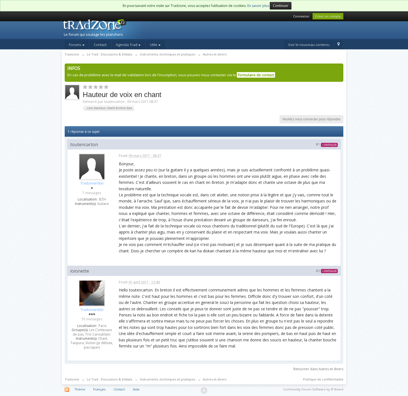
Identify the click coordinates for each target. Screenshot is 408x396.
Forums (75, 44)
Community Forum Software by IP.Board (313, 389)
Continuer (280, 5)
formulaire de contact (256, 74)
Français (99, 389)
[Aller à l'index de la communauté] (110, 28)
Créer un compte (328, 16)
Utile (154, 44)
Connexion (301, 16)
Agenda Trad (127, 44)
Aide (136, 389)
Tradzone (72, 379)
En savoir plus (258, 5)
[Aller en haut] (204, 390)
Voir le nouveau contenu (308, 44)
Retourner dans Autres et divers (318, 369)
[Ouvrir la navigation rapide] (338, 44)
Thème (79, 389)
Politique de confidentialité (323, 379)
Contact (100, 44)
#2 (326, 270)
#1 (326, 144)
